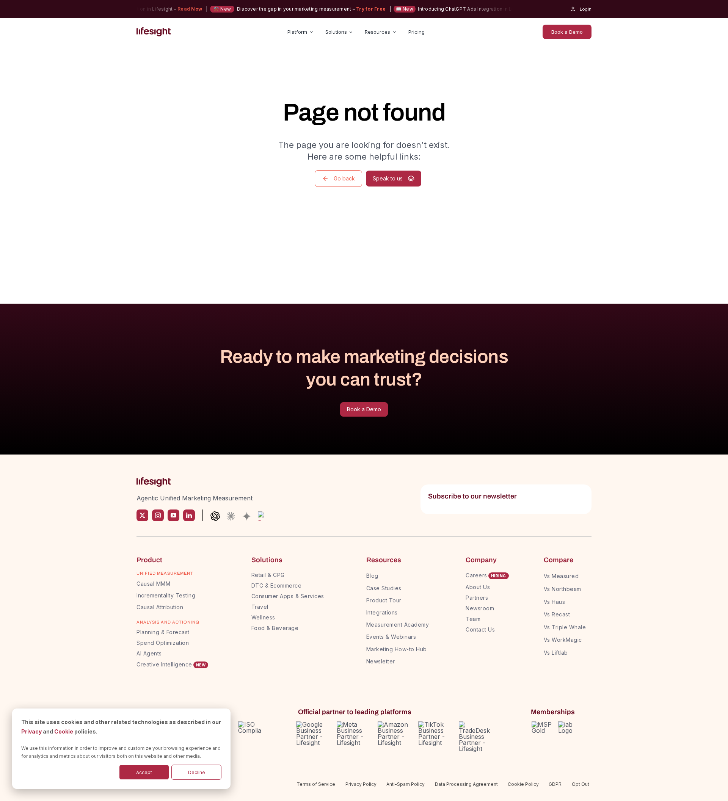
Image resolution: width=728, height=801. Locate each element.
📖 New (394, 9)
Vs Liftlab (556, 652)
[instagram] (158, 515)
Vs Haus (554, 602)
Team (474, 619)
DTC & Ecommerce (276, 585)
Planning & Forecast (163, 632)
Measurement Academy (397, 624)
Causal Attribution (159, 607)
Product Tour (384, 600)
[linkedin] (189, 515)
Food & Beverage (275, 628)
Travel (259, 606)
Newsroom (480, 608)
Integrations (382, 612)
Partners (477, 597)
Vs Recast (557, 614)
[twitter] (142, 515)
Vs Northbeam (562, 589)
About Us (478, 587)
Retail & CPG (268, 575)
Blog (372, 575)
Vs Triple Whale (565, 627)
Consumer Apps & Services (287, 596)
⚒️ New (212, 9)
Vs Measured (561, 576)
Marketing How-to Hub (396, 649)
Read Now (180, 9)
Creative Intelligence (164, 664)
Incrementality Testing (165, 595)
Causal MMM (153, 583)
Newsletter (380, 661)
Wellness (263, 617)
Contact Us (480, 629)
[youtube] (173, 515)
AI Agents (149, 653)
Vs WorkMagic (563, 639)
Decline (196, 772)
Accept (144, 772)
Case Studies (384, 588)
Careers (476, 575)
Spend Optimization (162, 643)
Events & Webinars (391, 636)
